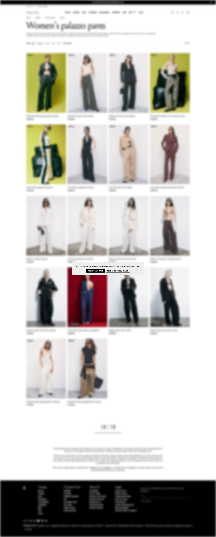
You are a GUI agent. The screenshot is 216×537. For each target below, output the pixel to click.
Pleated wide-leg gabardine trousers (43, 402)
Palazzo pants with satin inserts (41, 331)
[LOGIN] (177, 13)
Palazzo (62, 18)
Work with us (95, 502)
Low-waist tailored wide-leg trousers (167, 188)
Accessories (104, 12)
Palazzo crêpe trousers (37, 259)
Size (53, 43)
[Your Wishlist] (182, 13)
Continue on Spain (95, 271)
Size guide (68, 505)
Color (47, 43)
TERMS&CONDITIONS (123, 496)
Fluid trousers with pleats (120, 188)
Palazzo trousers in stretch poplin (165, 259)
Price (58, 43)
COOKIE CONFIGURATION (124, 505)
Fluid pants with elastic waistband (83, 331)
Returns (67, 494)
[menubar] (104, 13)
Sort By (187, 43)
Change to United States (117, 271)
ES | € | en (29, 6)
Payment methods (71, 496)
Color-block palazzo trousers (39, 188)
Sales (141, 12)
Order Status (69, 508)
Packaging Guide (96, 505)
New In (68, 12)
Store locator (70, 511)
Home (28, 18)
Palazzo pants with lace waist (122, 259)
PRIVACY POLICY (121, 494)
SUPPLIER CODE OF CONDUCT (126, 511)
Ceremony (116, 12)
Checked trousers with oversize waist (167, 116)
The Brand (93, 491)
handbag (107, 468)
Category (40, 43)
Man (124, 12)
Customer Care (70, 502)
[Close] (211, 2)
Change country (96, 508)
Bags (84, 12)
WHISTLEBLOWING (122, 508)
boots (132, 468)
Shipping (67, 491)
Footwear (93, 12)
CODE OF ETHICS (121, 499)
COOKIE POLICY (121, 491)
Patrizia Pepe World (97, 496)
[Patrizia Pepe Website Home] (32, 13)
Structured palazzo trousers (80, 259)
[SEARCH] (172, 13)
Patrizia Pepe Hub (96, 499)
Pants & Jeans (50, 18)
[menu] (104, 13)
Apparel (76, 12)
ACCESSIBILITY (120, 502)
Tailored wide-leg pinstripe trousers (42, 116)
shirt (71, 468)
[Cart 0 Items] (188, 13)
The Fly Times (94, 494)
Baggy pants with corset (120, 331)
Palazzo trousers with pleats (81, 116)
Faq (65, 499)
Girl (132, 12)
